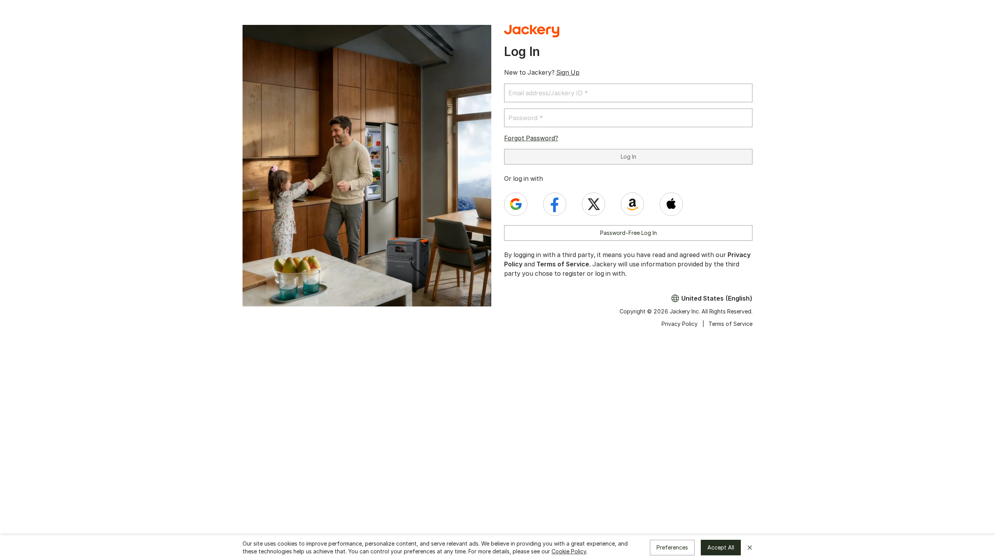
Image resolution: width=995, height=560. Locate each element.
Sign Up (568, 72)
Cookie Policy (569, 551)
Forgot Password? (531, 138)
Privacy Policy (680, 323)
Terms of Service (562, 264)
